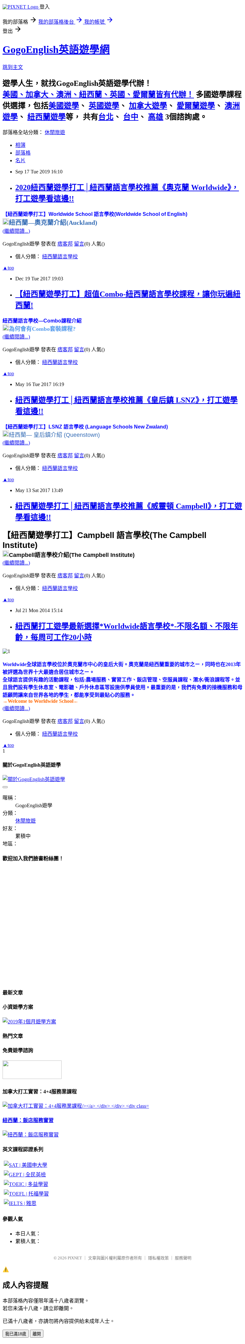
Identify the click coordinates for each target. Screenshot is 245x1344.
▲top (8, 267)
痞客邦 (65, 244)
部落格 (23, 153)
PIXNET (75, 1258)
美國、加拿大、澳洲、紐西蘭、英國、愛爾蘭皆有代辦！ (98, 94)
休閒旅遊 (55, 132)
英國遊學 (104, 106)
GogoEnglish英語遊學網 (56, 49)
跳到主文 (13, 67)
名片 (20, 160)
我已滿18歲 (15, 1334)
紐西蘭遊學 (46, 117)
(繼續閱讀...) (16, 231)
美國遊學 (63, 106)
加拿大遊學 (148, 106)
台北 (106, 117)
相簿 (20, 145)
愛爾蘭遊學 (196, 106)
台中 (130, 117)
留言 (79, 244)
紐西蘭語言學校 (60, 256)
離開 (37, 1334)
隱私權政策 (158, 1258)
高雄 (155, 117)
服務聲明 (183, 1258)
